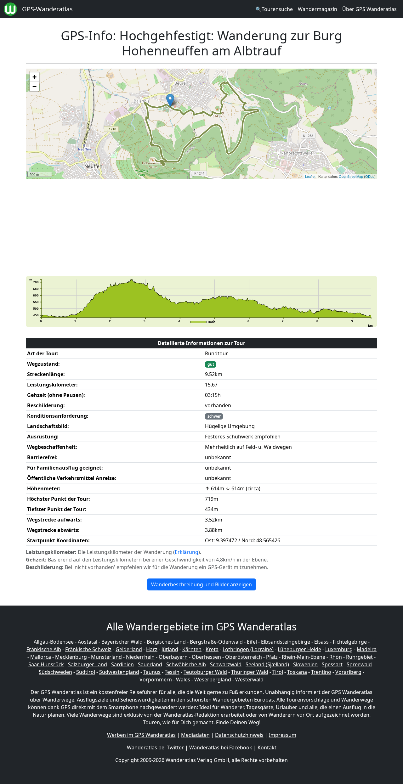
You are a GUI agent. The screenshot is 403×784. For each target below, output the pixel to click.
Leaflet (310, 176)
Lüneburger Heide (299, 649)
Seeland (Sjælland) (267, 664)
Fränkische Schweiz (88, 649)
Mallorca (40, 656)
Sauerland (150, 664)
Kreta (212, 649)
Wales (183, 679)
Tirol (277, 671)
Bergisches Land (166, 641)
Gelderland (129, 649)
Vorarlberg (348, 671)
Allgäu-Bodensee (54, 641)
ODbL (369, 176)
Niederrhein (140, 656)
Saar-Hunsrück (46, 664)
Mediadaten (195, 734)
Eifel (252, 641)
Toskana (297, 671)
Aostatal (87, 641)
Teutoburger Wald (205, 671)
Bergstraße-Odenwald (216, 641)
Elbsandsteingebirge (285, 641)
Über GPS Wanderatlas (369, 9)
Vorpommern (155, 679)
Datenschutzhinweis (239, 734)
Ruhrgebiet (359, 656)
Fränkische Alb (43, 649)
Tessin (172, 671)
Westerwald (249, 679)
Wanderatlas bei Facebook (220, 747)
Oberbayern (173, 656)
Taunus (152, 671)
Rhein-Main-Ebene (303, 656)
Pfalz (272, 656)
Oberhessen (206, 656)
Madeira (367, 649)
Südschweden (55, 671)
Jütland (170, 649)
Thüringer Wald (249, 671)
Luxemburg (339, 649)
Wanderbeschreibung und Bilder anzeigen (201, 584)
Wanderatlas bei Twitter (155, 747)
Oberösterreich (243, 656)
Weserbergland (212, 679)
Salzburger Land (87, 664)
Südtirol (85, 671)
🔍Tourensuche (274, 9)
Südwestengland (119, 671)
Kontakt (267, 747)
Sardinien (122, 664)
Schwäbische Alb (186, 664)
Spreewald (359, 664)
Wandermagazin (317, 9)
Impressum (282, 734)
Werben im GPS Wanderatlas (141, 734)
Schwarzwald (225, 664)
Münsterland (106, 656)
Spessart (332, 664)
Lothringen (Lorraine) (248, 649)
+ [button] (34, 77)
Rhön (335, 656)
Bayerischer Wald (122, 641)
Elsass (321, 641)
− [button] (34, 86)
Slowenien (305, 664)
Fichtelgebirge (350, 641)
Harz (151, 649)
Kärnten (192, 649)
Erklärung (186, 552)
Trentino (321, 671)
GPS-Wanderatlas (47, 9)
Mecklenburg (71, 656)
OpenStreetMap (351, 176)
